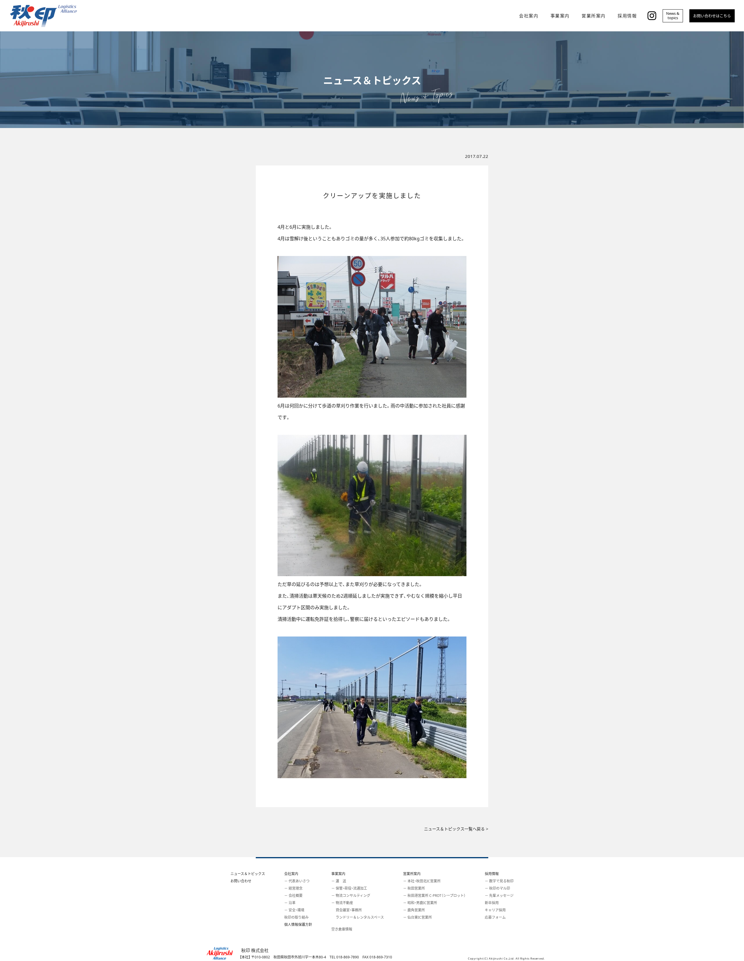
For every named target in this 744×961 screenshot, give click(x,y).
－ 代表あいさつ (297, 881)
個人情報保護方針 (298, 924)
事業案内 (338, 873)
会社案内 (291, 873)
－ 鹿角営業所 (414, 910)
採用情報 (492, 873)
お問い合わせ (240, 881)
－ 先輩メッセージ (499, 895)
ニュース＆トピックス (247, 873)
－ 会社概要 (293, 895)
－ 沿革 (290, 902)
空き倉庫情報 (341, 929)
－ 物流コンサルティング (350, 895)
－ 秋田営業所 (414, 888)
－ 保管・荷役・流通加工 (349, 888)
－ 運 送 (338, 881)
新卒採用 (492, 902)
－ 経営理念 (293, 888)
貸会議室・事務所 (346, 910)
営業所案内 (412, 873)
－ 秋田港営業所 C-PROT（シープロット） (434, 895)
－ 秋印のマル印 (497, 888)
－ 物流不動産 (342, 902)
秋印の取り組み (296, 917)
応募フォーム (495, 917)
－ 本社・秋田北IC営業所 (422, 881)
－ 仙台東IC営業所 (417, 917)
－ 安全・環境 (294, 910)
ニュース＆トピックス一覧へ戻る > (456, 829)
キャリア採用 (495, 910)
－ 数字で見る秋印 (499, 881)
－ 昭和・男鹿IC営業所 (420, 902)
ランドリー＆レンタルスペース (357, 917)
